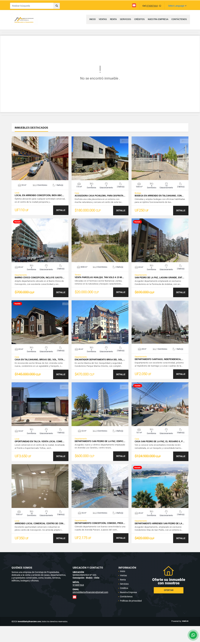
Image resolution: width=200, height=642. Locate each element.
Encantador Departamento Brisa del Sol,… (100, 359)
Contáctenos (179, 19)
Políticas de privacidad (131, 601)
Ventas (103, 19)
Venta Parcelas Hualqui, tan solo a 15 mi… (99, 277)
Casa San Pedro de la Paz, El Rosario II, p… (160, 441)
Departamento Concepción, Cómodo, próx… (100, 523)
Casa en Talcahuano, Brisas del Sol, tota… (40, 359)
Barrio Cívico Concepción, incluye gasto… (39, 277)
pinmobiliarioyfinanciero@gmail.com (90, 592)
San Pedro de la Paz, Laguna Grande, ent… (159, 277)
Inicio (92, 19)
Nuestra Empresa (158, 19)
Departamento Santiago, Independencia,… (159, 359)
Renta (113, 19)
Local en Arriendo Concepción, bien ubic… (39, 195)
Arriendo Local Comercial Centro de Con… (40, 523)
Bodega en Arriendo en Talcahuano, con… (159, 196)
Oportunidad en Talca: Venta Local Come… (39, 441)
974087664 (152, 6)
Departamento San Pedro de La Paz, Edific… (100, 441)
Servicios (125, 19)
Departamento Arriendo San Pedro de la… (159, 523)
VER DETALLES (40, 158)
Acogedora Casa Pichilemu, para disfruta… (100, 196)
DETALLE (60, 210)
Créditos (139, 19)
